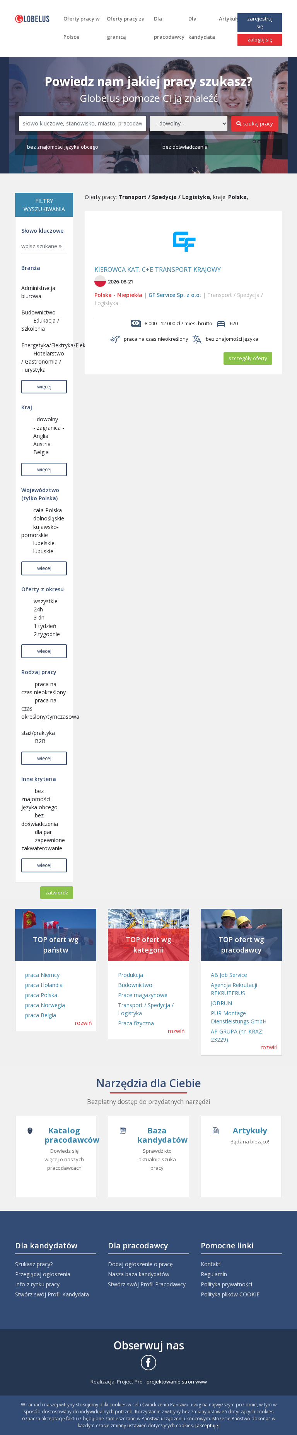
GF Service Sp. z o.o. (174, 295)
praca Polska (41, 995)
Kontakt (210, 1264)
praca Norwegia (45, 1005)
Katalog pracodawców (71, 1135)
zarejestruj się (260, 22)
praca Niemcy (42, 974)
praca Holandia (44, 985)
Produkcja (130, 974)
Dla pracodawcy (169, 27)
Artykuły (229, 18)
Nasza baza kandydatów (138, 1274)
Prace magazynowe (142, 995)
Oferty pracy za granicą (126, 27)
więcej (44, 386)
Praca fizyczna (136, 1023)
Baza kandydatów (162, 1135)
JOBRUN (221, 1003)
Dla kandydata (201, 27)
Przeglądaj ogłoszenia (42, 1274)
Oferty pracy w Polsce (81, 27)
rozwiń (83, 1022)
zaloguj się (260, 39)
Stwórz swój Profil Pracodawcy (147, 1284)
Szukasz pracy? (34, 1264)
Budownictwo (135, 985)
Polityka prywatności (226, 1284)
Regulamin (214, 1274)
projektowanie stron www (177, 1381)
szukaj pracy (258, 123)
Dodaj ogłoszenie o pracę (140, 1264)
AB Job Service (229, 974)
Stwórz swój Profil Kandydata (52, 1294)
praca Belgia (40, 1015)
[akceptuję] (207, 1425)
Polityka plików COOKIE (230, 1294)
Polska (103, 295)
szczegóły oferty (248, 358)
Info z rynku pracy (37, 1284)
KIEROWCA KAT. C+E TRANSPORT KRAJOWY (157, 269)
